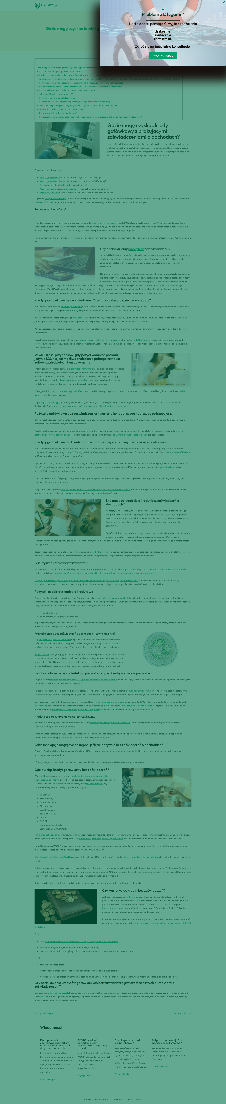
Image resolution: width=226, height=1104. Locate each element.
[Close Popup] (224, 2)
